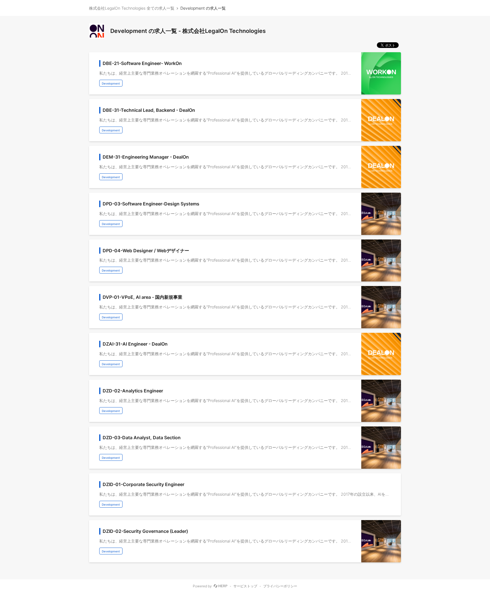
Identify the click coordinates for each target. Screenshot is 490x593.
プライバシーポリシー (280, 586)
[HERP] (220, 586)
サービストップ (245, 586)
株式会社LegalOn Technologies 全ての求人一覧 (131, 8)
